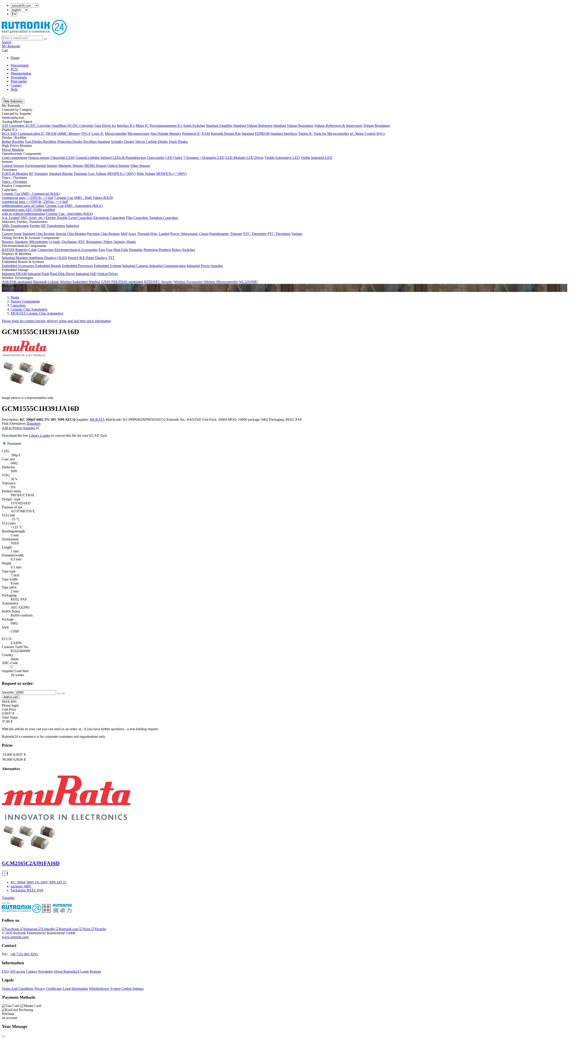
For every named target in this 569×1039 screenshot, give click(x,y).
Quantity (8, 692)
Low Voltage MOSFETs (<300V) (112, 174)
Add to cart (11, 697)
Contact (16, 85)
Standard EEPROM (256, 133)
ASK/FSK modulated (17, 282)
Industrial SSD (86, 274)
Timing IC (305, 133)
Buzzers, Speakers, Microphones (25, 242)
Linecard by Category (17, 109)
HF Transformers (53, 226)
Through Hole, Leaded (153, 234)
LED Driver (255, 158)
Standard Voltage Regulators (293, 125)
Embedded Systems (107, 266)
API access (17, 971)
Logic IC (97, 133)
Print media (19, 81)
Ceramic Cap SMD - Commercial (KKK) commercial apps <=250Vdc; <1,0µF (31, 196)
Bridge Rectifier (13, 142)
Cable (32, 250)
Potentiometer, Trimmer (225, 234)
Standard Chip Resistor (38, 234)
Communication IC (31, 133)
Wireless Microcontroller (221, 282)
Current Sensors (13, 166)
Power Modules (13, 150)
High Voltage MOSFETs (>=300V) (162, 174)
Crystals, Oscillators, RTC (67, 242)
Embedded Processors (77, 266)
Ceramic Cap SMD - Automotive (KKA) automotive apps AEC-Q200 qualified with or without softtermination (52, 210)
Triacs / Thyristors (14, 182)
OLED (62, 258)
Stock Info (9, 701)
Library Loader (39, 435)
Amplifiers (59, 125)
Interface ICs (126, 125)
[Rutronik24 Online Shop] (34, 33)
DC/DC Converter (80, 125)
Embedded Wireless (86, 282)
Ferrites (35, 226)
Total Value (10, 717)
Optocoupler (155, 158)
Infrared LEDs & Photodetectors (123, 158)
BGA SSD (9, 133)
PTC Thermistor (279, 234)
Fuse (109, 250)
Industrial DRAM (14, 274)
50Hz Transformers (15, 226)
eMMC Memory (68, 133)
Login (84, 971)
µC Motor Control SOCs (367, 133)
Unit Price (9, 709)
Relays (176, 250)
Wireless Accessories (188, 282)
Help (14, 89)
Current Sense (12, 234)
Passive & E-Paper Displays (87, 258)
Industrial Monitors (15, 258)
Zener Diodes (178, 142)
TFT (111, 258)
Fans (101, 250)
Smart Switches (194, 125)
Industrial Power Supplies (205, 266)
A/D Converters (13, 125)
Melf (124, 234)
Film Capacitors (137, 218)
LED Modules (235, 158)
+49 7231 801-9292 (24, 954)
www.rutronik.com (15, 937)
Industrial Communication (167, 266)
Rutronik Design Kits (226, 133)
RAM (206, 133)
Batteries (21, 250)
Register (95, 971)
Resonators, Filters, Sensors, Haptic (111, 242)
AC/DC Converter (38, 125)
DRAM (51, 133)
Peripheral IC (191, 133)
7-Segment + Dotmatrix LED (203, 158)
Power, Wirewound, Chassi (189, 234)
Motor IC (142, 125)
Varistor (296, 234)
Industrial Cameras (135, 266)
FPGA (85, 133)
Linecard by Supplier (16, 113)
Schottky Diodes (122, 142)
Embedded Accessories (18, 266)
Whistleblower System (104, 988)
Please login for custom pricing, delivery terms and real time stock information (56, 321)
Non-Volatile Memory (165, 133)
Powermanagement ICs (166, 125)
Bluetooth (40, 282)
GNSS (105, 282)
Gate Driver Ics (105, 125)
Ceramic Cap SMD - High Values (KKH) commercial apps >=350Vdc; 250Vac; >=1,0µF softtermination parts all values (57, 202)
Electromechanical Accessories (76, 250)
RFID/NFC (152, 282)
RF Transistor (38, 174)
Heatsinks (136, 250)
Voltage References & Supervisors (338, 125)
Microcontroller (116, 133)
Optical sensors (39, 158)
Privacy (39, 988)
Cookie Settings (132, 988)
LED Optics (173, 158)
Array (132, 234)
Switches (188, 250)
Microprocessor (138, 133)
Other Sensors (140, 166)
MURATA (97, 419)
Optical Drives (107, 274)
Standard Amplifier (219, 125)
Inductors (72, 226)
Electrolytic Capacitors (109, 218)
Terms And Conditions (18, 988)
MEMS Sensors (95, 166)
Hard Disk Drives (62, 274)
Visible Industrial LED (316, 158)
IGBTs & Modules (15, 174)
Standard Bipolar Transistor (68, 174)
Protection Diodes (69, 142)
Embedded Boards (48, 266)
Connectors (46, 250)
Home (15, 58)
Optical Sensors (118, 166)
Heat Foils (121, 250)
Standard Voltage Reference (252, 125)
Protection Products (157, 250)
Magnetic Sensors (70, 166)
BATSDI (8, 250)
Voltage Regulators (376, 125)
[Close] (3, 1036)
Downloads (19, 77)
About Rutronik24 (66, 971)
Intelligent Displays (42, 258)
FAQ (5, 971)
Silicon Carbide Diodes (151, 142)
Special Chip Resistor (71, 234)
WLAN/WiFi (248, 282)
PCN (14, 69)
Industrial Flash (38, 274)
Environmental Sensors (41, 166)
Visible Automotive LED (282, 158)
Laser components (14, 158)
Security (167, 282)
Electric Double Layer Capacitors (69, 218)
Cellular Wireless (60, 282)
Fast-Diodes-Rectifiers (40, 142)
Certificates (54, 988)
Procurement (19, 65)
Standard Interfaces (283, 133)
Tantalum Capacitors (163, 218)
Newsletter (45, 971)
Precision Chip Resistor (103, 234)
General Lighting (88, 158)
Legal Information (75, 988)
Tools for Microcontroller (331, 133)
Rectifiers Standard (96, 142)
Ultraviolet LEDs (62, 158)
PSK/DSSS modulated (127, 282)
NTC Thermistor (255, 234)
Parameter (14, 443)
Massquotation (21, 73)
